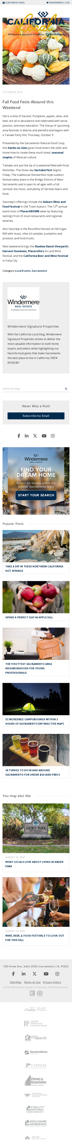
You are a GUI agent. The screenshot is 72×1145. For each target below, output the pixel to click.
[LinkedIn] (26, 436)
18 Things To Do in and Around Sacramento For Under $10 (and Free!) (32, 772)
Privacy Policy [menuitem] (52, 982)
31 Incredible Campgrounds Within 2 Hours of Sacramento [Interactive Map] (34, 721)
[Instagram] (53, 436)
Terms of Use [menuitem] (32, 982)
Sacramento (39, 270)
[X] (35, 436)
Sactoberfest (43, 170)
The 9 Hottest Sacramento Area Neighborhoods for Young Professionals (28, 668)
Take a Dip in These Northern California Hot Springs (34, 568)
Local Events (23, 270)
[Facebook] (19, 436)
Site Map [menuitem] (15, 982)
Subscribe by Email (36, 415)
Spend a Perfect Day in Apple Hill (29, 617)
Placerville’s (36, 251)
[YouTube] (44, 436)
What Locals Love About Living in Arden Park (34, 864)
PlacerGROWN (29, 211)
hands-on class (17, 148)
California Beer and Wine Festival (45, 256)
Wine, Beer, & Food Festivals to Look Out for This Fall (34, 937)
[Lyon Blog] (36, 23)
